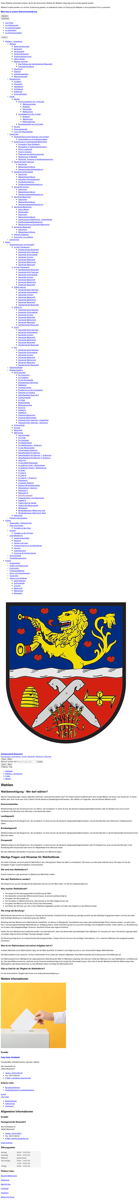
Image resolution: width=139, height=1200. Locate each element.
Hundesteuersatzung (26, 182)
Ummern (17, 427)
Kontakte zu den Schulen (23, 533)
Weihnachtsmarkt (20, 76)
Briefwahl (26, 106)
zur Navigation (10, 30)
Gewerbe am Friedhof (26, 392)
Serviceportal (19, 51)
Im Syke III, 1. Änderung (27, 478)
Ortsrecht (17, 71)
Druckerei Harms (24, 387)
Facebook (4, 1188)
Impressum (9, 1106)
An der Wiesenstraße (26, 447)
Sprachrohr (18, 69)
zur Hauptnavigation (13, 28)
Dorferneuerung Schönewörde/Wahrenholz (30, 141)
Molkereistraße (24, 402)
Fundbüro (17, 81)
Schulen (13, 530)
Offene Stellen (19, 59)
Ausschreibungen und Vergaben (22, 244)
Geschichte (22, 164)
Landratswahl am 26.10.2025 (29, 114)
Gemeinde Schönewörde (23, 172)
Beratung (17, 540)
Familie (8, 520)
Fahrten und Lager (21, 543)
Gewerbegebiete (16, 367)
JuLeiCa (17, 548)
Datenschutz (10, 1103)
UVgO (16, 327)
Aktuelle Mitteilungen (9, 1175)
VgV (15, 347)
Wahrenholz (18, 432)
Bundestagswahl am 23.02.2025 (30, 124)
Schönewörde (19, 425)
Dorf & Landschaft (25, 149)
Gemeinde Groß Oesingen (24, 162)
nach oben (5, 1097)
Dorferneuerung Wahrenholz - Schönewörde (35, 219)
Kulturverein (14, 568)
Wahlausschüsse (29, 104)
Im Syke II (22, 473)
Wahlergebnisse (29, 121)
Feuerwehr (18, 84)
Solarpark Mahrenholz (26, 415)
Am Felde (22, 437)
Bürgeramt (18, 49)
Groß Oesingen (20, 372)
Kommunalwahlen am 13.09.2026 (31, 101)
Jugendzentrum (20, 550)
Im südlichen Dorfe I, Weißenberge (31, 465)
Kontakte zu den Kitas (22, 528)
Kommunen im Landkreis (23, 237)
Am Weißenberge (25, 442)
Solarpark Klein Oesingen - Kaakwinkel (33, 420)
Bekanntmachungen (21, 46)
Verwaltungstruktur (21, 74)
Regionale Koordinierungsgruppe (31, 154)
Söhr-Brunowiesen (25, 495)
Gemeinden (14, 134)
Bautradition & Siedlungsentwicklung (32, 146)
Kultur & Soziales (25, 152)
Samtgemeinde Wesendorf (28, 249)
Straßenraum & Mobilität (27, 157)
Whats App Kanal (7, 1197)
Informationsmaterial (26, 66)
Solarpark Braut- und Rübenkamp (31, 498)
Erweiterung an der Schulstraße (30, 390)
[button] (69, 1016)
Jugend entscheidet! (21, 538)
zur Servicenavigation (13, 33)
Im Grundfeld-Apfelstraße (28, 463)
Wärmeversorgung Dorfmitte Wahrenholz (34, 224)
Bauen (7, 242)
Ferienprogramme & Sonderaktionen (28, 545)
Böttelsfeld (22, 385)
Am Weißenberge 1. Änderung (30, 445)
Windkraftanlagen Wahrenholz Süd (31, 510)
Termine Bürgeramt (21, 54)
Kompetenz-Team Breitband (29, 144)
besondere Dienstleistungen (29, 179)
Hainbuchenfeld (24, 397)
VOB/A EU (18, 307)
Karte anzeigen (7, 1142)
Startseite (8, 771)
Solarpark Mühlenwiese (27, 417)
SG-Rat (17, 126)
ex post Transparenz (22, 267)
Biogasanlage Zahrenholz (28, 382)
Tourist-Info (14, 575)
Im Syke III (22, 475)
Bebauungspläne (16, 370)
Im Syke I (21, 470)
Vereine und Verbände (18, 578)
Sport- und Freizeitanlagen (20, 573)
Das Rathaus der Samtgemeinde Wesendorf (35, 64)
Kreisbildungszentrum (18, 558)
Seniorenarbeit (15, 555)
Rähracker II (23, 490)
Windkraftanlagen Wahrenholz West (32, 513)
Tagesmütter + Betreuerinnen (21, 523)
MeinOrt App (6, 1184)
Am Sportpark (23, 440)
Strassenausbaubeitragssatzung (30, 169)
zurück (3, 1094)
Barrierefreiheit (11, 1101)
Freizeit (8, 560)
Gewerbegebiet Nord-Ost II (28, 395)
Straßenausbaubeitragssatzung (30, 184)
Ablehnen (5, 16)
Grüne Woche (23, 209)
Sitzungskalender (20, 129)
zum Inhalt (9, 22)
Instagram (4, 1192)
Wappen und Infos (21, 61)
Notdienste (18, 91)
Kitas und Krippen (16, 525)
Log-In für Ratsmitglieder (23, 131)
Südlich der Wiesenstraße (28, 505)
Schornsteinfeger (20, 94)
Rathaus (13, 44)
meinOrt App (14, 239)
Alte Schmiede (24, 435)
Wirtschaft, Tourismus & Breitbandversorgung (35, 159)
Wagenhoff (18, 430)
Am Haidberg (23, 377)
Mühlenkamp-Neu (25, 405)
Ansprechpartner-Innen (22, 56)
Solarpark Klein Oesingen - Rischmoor (33, 422)
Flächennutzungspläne (18, 518)
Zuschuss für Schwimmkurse (25, 553)
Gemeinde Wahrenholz (23, 207)
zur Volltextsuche (11, 25)
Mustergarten (23, 212)
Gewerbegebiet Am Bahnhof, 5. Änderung (34, 458)
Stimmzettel (27, 109)
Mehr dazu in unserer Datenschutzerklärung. (19, 11)
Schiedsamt (18, 89)
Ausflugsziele (15, 563)
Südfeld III (22, 500)
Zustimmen (5, 18)
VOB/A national (20, 287)
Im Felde (21, 400)
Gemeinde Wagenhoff (22, 197)
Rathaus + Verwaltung (13, 41)
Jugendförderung (16, 535)
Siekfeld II (22, 410)
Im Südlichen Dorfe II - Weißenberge (32, 468)
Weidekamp (22, 508)
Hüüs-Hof (22, 460)
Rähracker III (23, 493)
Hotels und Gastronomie (19, 565)
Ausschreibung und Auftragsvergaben (32, 139)
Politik (12, 96)
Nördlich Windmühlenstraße (29, 485)
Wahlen (17, 99)
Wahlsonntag (28, 111)
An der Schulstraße (25, 380)
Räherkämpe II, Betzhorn (27, 488)
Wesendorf (18, 515)
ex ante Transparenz (22, 247)
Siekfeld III (22, 412)
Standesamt (18, 86)
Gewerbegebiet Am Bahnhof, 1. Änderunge (34, 455)
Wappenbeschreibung (26, 167)
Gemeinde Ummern (21, 187)
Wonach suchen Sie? (9, 761)
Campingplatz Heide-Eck (28, 450)
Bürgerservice (15, 79)
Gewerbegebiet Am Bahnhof (29, 453)
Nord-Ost (21, 407)
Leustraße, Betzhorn (26, 483)
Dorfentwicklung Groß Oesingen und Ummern (31, 136)
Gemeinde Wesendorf (22, 227)
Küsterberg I (23, 480)
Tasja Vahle (10, 1057)
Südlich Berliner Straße (27, 503)
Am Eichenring (24, 375)
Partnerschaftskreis (21, 234)
